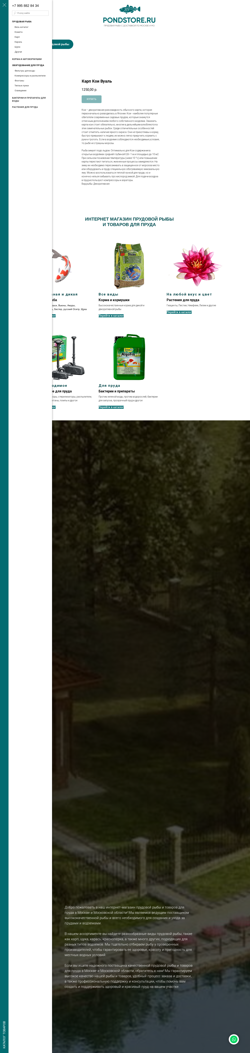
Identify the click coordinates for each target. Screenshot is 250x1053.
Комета (18, 32)
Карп (17, 37)
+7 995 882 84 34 (25, 6)
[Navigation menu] (4, 5)
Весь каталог (21, 27)
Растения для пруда (25, 107)
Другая (18, 52)
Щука (17, 47)
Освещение (20, 90)
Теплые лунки (22, 85)
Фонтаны (19, 80)
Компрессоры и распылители (30, 75)
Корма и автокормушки (27, 59)
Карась (18, 42)
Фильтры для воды (25, 70)
